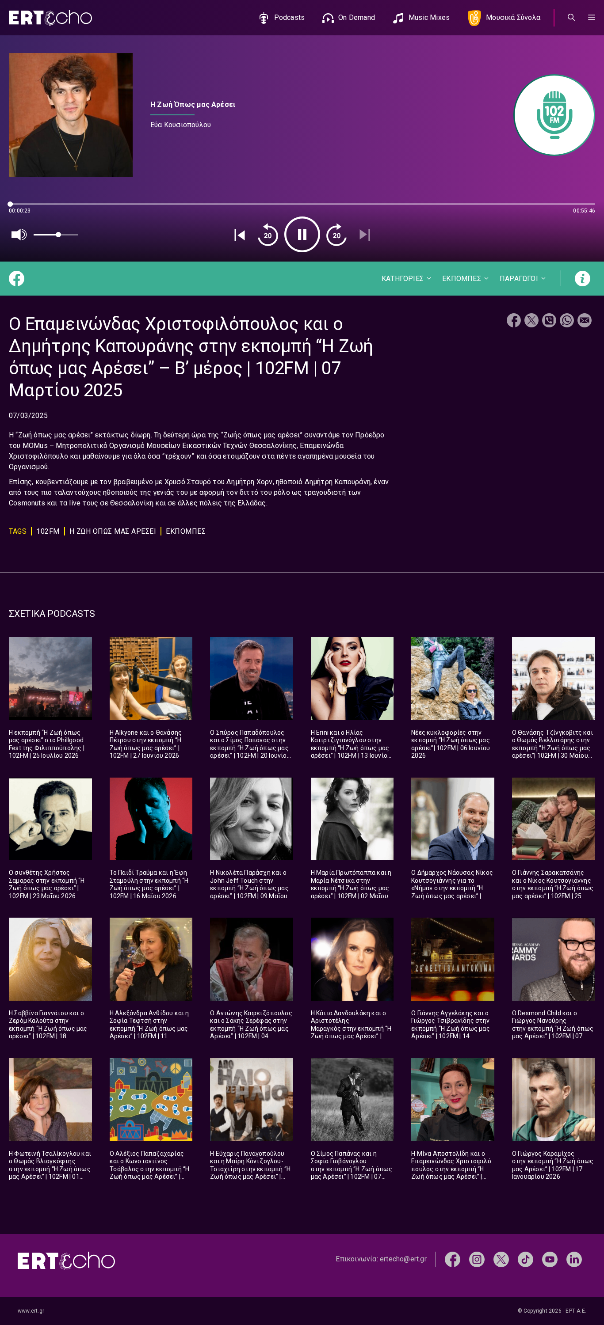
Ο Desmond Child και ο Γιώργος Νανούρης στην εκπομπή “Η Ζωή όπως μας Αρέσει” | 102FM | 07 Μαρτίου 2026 (553, 1029)
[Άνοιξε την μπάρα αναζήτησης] (571, 18)
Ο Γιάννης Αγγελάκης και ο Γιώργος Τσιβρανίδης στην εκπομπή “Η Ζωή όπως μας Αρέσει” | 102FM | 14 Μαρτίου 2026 (450, 1029)
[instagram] (477, 1258)
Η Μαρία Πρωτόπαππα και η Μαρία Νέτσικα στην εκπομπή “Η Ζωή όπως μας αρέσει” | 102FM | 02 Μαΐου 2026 (351, 888)
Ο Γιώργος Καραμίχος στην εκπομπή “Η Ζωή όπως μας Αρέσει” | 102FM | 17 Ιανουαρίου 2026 (553, 1165)
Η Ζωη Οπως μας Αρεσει (113, 531)
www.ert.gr (31, 1311)
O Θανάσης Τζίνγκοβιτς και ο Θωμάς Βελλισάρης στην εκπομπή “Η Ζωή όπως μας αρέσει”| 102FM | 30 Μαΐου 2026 (552, 748)
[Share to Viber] (549, 321)
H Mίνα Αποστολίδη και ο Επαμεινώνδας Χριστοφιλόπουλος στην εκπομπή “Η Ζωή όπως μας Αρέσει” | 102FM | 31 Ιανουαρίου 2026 (451, 1169)
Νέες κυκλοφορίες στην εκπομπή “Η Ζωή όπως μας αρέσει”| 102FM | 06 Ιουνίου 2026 (450, 744)
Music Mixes (429, 17)
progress (23, 208)
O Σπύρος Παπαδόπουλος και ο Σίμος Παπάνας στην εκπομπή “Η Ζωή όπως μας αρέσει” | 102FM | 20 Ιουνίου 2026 (250, 748)
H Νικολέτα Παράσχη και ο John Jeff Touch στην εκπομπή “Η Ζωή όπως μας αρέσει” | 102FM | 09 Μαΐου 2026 (249, 888)
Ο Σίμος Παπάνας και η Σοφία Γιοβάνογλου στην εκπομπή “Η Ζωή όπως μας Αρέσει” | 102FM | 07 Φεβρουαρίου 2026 (352, 1169)
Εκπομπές (186, 531)
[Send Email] (584, 321)
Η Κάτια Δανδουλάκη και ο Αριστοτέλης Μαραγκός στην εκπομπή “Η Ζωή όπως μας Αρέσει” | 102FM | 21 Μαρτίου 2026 (351, 1029)
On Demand (356, 17)
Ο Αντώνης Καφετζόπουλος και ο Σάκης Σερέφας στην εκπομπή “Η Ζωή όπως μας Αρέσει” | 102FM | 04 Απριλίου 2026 (251, 1029)
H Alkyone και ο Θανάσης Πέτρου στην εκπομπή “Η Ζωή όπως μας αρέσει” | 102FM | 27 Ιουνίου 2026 (146, 744)
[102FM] (550, 115)
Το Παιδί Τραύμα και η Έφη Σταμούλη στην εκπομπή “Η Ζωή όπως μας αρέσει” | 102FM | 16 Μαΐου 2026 (149, 884)
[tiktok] (525, 1258)
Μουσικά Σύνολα (513, 17)
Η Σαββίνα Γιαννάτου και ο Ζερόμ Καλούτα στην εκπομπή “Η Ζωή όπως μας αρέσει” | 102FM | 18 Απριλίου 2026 (48, 1029)
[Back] (239, 234)
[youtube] (550, 1258)
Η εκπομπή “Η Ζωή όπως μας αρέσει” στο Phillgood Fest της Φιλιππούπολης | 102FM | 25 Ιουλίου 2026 (46, 744)
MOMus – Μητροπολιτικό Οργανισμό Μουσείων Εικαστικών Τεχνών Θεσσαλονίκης (160, 445)
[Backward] (268, 234)
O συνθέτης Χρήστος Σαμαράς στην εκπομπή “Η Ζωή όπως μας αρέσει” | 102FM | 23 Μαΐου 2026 (47, 884)
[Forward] (336, 234)
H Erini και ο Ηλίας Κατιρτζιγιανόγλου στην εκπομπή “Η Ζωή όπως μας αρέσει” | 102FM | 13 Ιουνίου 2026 (351, 748)
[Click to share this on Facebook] (514, 321)
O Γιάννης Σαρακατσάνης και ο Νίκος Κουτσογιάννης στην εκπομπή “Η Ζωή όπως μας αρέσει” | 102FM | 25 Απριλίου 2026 (553, 888)
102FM (48, 531)
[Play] (302, 234)
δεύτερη (176, 435)
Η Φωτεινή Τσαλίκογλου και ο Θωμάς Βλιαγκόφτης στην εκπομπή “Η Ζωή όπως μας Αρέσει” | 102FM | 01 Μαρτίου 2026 (50, 1169)
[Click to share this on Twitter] (531, 321)
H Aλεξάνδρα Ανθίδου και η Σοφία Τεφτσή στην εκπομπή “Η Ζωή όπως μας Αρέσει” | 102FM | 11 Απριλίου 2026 (149, 1029)
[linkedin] (574, 1258)
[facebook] (452, 1258)
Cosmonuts (27, 503)
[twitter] (501, 1258)
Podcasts (289, 17)
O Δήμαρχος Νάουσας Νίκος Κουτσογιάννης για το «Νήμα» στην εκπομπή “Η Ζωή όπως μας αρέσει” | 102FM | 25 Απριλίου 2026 (452, 888)
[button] (591, 17)
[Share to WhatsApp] (567, 321)
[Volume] (19, 234)
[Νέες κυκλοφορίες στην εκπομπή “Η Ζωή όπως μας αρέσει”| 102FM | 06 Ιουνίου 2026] (452, 678)
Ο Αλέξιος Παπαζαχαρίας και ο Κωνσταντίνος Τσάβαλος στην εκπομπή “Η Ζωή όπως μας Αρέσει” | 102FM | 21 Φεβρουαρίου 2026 (150, 1173)
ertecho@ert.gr (403, 1259)
